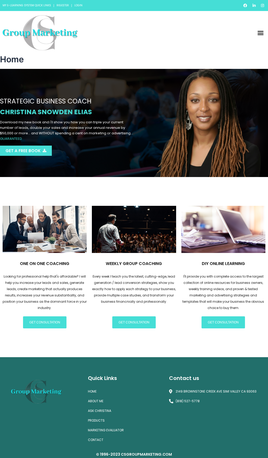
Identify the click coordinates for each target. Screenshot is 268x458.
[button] (260, 33)
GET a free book (23, 150)
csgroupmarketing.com (146, 454)
